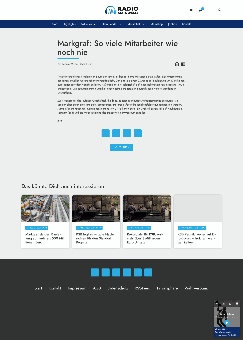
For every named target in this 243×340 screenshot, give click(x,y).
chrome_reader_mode (183, 64)
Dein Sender (109, 24)
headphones (177, 64)
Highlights (69, 24)
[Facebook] (31, 10)
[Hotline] (58, 10)
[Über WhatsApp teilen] (127, 133)
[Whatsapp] (24, 10)
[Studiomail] (51, 10)
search (220, 10)
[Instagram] (38, 10)
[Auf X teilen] (116, 133)
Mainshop (156, 24)
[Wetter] (210, 10)
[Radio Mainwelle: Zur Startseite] (121, 10)
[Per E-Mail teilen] (138, 133)
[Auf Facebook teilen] (106, 133)
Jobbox (172, 24)
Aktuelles (86, 24)
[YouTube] (44, 10)
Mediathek (133, 24)
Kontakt (186, 24)
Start (54, 24)
